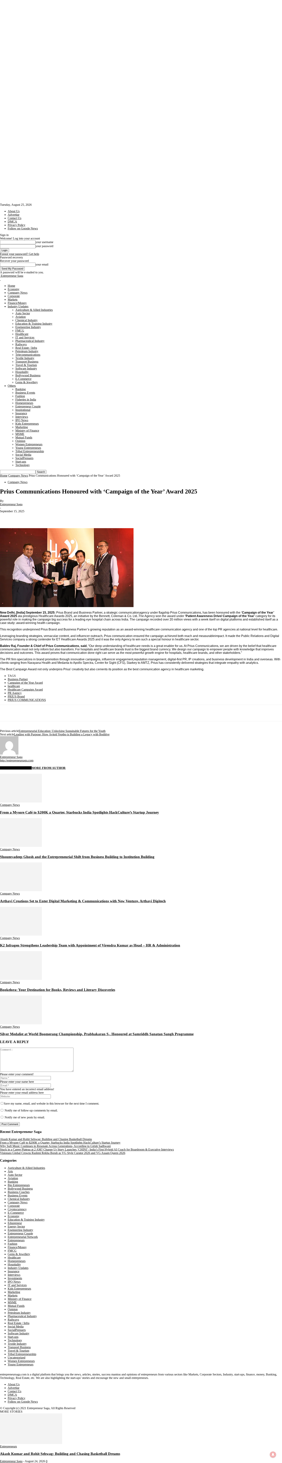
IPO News (21, 420)
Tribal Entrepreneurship (29, 451)
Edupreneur (15, 1223)
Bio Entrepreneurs (19, 1185)
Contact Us (14, 218)
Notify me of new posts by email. (25, 1117)
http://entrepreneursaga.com (16, 760)
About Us (14, 211)
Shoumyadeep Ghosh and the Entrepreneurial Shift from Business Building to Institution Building (77, 857)
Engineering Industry (28, 327)
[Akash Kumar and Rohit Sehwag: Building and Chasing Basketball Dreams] (31, 1443)
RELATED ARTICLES (16, 768)
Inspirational (22, 409)
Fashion (20, 396)
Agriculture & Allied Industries (34, 309)
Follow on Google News (23, 228)
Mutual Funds (23, 437)
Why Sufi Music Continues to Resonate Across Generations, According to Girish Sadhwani (55, 1146)
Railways (21, 344)
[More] (130, 517)
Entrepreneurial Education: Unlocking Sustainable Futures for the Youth (62, 731)
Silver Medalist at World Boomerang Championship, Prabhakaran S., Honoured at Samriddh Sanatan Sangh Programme (97, 1034)
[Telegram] (103, 517)
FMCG (19, 330)
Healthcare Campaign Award (25, 689)
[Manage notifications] (273, 1455)
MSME (19, 434)
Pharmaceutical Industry (30, 341)
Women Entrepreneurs (28, 444)
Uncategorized (16, 1357)
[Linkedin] (61, 517)
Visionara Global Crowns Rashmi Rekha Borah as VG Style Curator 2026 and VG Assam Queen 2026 (62, 1153)
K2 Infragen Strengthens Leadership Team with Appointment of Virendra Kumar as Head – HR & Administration (90, 945)
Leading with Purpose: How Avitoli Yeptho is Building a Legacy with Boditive (62, 734)
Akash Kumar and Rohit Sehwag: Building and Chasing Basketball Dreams (46, 1139)
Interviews (21, 416)
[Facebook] (6, 517)
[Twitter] (20, 517)
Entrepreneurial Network (23, 1236)
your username (44, 242)
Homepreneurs (24, 403)
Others (12, 385)
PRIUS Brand (16, 696)
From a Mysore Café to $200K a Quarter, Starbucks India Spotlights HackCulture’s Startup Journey (79, 812)
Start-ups (20, 461)
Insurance (21, 413)
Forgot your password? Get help (19, 254)
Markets (12, 299)
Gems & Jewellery (26, 382)
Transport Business (26, 361)
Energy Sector (16, 1226)
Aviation (20, 316)
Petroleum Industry (26, 351)
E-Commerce (23, 378)
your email (41, 264)
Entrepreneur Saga (11, 504)
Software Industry (26, 368)
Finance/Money (17, 303)
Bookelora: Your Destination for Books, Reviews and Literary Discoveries (57, 990)
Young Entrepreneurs (28, 447)
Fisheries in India (25, 399)
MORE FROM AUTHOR (49, 768)
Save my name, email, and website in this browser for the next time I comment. (51, 1103)
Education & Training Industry (33, 323)
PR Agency (15, 693)
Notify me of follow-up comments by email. (31, 1110)
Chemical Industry (26, 320)
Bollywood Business (27, 375)
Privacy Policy (16, 225)
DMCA (12, 221)
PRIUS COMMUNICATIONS (27, 700)
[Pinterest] (34, 517)
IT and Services (24, 337)
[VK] (116, 517)
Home (11, 285)
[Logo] (0, 279)
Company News (17, 292)
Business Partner (18, 679)
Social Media (23, 454)
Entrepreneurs (16, 1240)
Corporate (14, 296)
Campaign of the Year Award (25, 682)
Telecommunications (27, 354)
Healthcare (21, 334)
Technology (22, 465)
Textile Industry (24, 358)
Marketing (21, 427)
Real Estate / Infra (26, 347)
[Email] (75, 517)
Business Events (25, 392)
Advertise (13, 214)
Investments (15, 1278)
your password (44, 246)
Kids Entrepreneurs (27, 423)
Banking (20, 389)
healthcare (14, 686)
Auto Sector (22, 313)
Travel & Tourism (26, 365)
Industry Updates (18, 306)
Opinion (20, 441)
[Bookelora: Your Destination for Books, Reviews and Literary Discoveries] (21, 978)
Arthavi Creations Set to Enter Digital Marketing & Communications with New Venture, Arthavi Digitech (83, 901)
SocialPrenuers (24, 458)
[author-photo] (9, 753)
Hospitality (22, 372)
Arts (10, 1171)
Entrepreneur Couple (28, 406)
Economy (13, 289)
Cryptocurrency (17, 1209)
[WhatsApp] (47, 517)
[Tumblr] (89, 517)
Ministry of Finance (27, 430)
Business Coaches (19, 1192)
